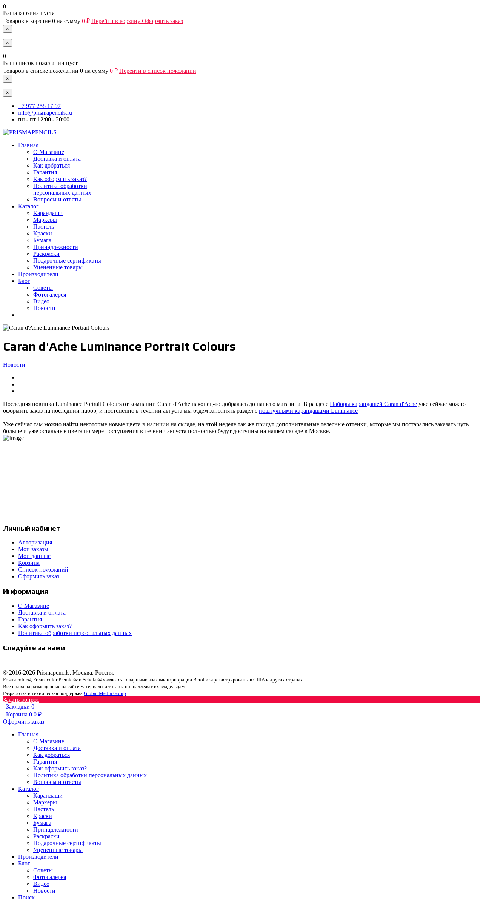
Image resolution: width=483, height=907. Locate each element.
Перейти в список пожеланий (157, 71)
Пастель (43, 226)
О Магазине (48, 152)
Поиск (26, 897)
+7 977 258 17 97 (39, 106)
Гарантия (45, 172)
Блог (24, 281)
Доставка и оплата (57, 158)
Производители (38, 274)
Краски (42, 233)
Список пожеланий (43, 569)
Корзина (29, 563)
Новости (44, 308)
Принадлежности (55, 247)
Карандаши (48, 213)
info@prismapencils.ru (45, 112)
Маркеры (45, 220)
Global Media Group (105, 693)
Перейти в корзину (116, 21)
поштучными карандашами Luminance (308, 410)
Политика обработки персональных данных (62, 189)
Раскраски (46, 254)
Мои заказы (33, 549)
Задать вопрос (21, 699)
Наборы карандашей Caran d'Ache (373, 404)
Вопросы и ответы (57, 199)
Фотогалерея (49, 294)
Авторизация (35, 542)
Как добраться (51, 165)
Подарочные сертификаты (67, 260)
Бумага (42, 240)
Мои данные (34, 556)
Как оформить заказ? (60, 179)
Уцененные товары (58, 267)
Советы (43, 287)
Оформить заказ (162, 21)
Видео (41, 301)
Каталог (28, 206)
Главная (28, 145)
